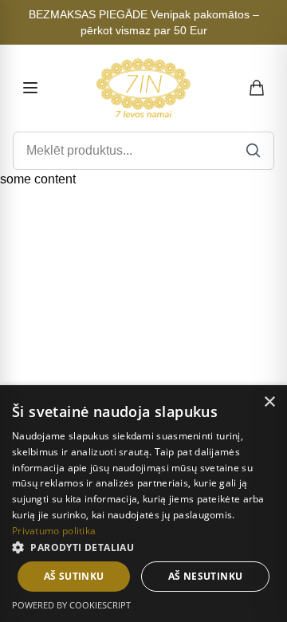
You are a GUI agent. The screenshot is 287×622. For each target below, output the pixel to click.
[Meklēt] (253, 151)
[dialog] (143, 503)
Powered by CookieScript (71, 605)
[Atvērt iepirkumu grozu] (257, 87)
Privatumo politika (54, 530)
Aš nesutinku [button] (205, 576)
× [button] (269, 402)
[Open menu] (30, 87)
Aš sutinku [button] (74, 576)
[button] (143, 547)
